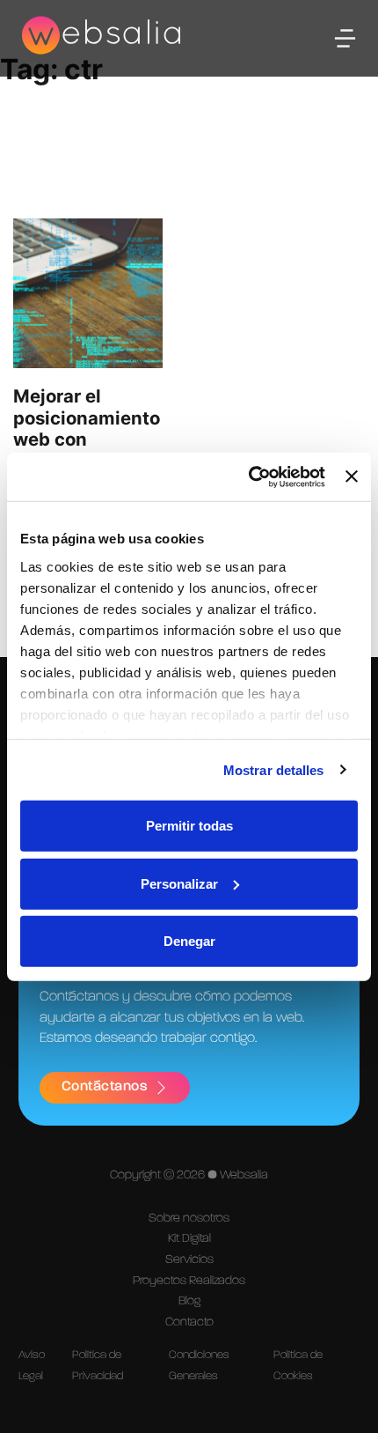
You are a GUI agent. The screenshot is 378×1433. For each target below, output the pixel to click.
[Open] (345, 38)
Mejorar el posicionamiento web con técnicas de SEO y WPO (86, 439)
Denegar (189, 941)
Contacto (189, 1322)
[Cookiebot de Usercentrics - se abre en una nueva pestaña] (248, 476)
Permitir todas (189, 825)
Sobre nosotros (189, 1218)
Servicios (189, 1259)
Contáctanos (105, 1087)
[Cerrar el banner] (351, 476)
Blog (189, 1301)
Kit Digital (189, 1238)
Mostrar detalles (273, 769)
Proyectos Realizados (189, 1280)
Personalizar (179, 882)
